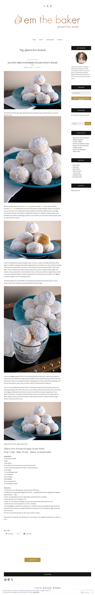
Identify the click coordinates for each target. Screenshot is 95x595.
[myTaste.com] (75, 190)
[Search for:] (81, 123)
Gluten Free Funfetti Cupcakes (81, 143)
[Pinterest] (8, 579)
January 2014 (76, 173)
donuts (26, 206)
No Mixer (35, 59)
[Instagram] (5, 579)
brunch (11, 208)
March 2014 (76, 169)
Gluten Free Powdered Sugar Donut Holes (32, 62)
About (41, 39)
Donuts (29, 59)
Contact (60, 39)
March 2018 (76, 165)
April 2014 (76, 167)
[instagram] (47, 6)
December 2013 (77, 175)
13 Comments (37, 67)
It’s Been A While (77, 141)
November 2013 (77, 177)
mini (42, 206)
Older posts (32, 560)
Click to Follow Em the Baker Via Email (81, 99)
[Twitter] (44, 6)
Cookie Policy (36, 592)
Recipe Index (50, 39)
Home (34, 39)
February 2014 (77, 171)
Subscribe (81, 87)
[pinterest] (51, 6)
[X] (11, 579)
